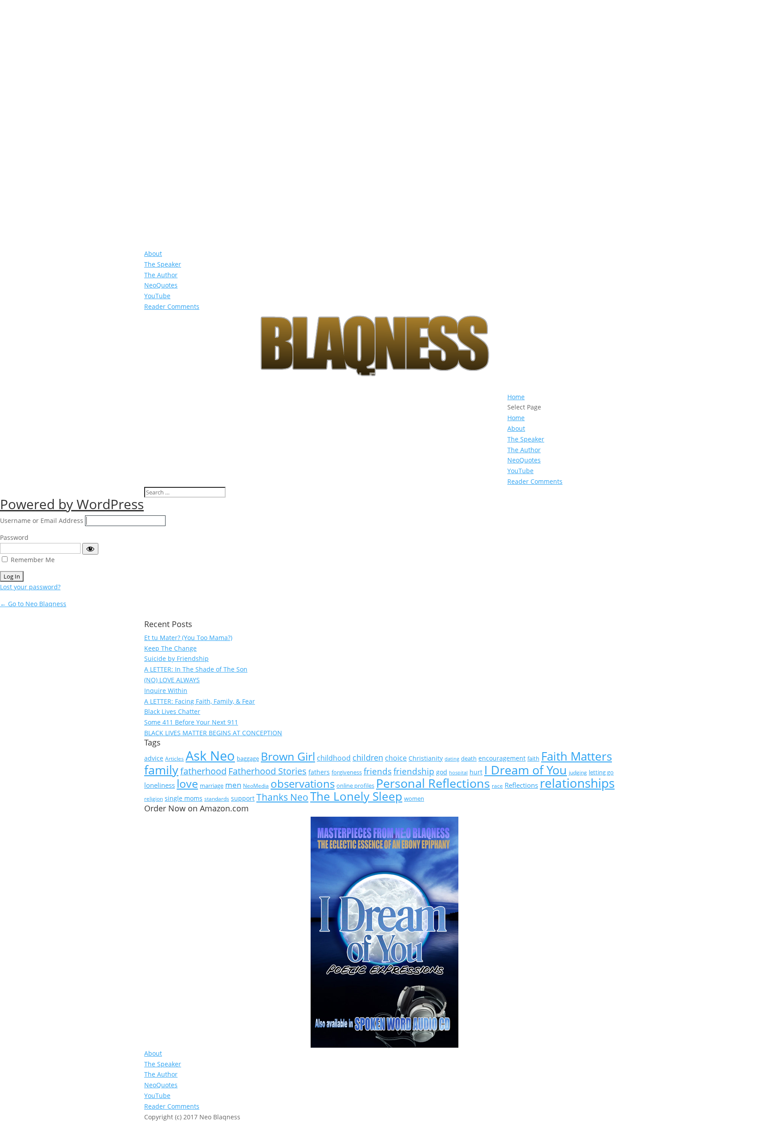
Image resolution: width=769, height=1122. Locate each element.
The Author (161, 275)
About (153, 253)
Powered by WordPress (72, 504)
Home (516, 397)
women (414, 798)
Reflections (521, 785)
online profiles (355, 786)
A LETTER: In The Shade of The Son (195, 669)
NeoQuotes (161, 285)
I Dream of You (525, 770)
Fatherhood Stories (267, 771)
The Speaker (162, 264)
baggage (248, 758)
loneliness (159, 785)
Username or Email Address (41, 520)
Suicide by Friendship (176, 658)
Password (14, 537)
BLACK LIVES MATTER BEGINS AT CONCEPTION (213, 733)
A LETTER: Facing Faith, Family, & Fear (199, 701)
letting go (601, 772)
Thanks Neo (282, 796)
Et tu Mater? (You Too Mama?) (188, 637)
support (243, 798)
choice (396, 758)
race (497, 786)
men (233, 785)
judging (578, 772)
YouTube (157, 296)
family (161, 770)
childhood (334, 758)
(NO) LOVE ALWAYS (172, 680)
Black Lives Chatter (172, 711)
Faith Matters (576, 756)
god (441, 772)
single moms (183, 798)
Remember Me (33, 559)
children (367, 757)
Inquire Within (165, 690)
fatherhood (203, 771)
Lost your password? (30, 587)
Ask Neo (210, 756)
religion (153, 798)
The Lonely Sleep (356, 796)
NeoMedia (256, 786)
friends (378, 771)
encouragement (502, 758)
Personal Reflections (433, 783)
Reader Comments (171, 306)
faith (533, 758)
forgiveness (347, 772)
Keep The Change (170, 648)
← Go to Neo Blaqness (33, 603)
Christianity (426, 758)
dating (452, 759)
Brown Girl (288, 756)
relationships (577, 782)
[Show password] (90, 549)
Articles (174, 758)
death (469, 758)
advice (153, 758)
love (187, 783)
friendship (413, 771)
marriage (211, 786)
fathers (319, 772)
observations (303, 783)
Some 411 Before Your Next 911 (191, 722)
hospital (458, 773)
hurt (475, 772)
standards (216, 798)
